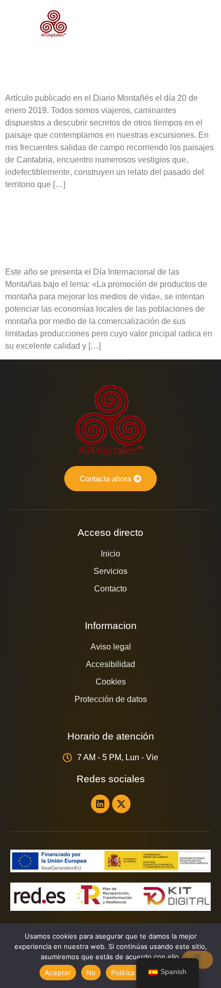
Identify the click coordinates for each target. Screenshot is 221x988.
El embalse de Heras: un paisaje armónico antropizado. (96, 54)
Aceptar (58, 972)
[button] (200, 23)
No (91, 972)
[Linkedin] (100, 804)
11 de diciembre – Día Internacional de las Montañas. (86, 228)
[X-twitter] (121, 804)
